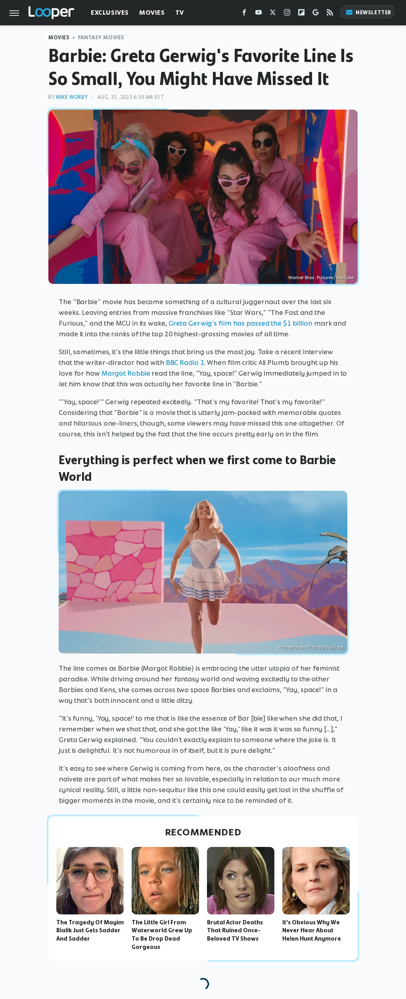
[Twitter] (273, 14)
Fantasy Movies (101, 37)
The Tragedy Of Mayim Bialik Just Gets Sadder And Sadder (90, 930)
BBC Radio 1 (185, 362)
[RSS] (330, 14)
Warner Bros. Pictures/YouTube (321, 277)
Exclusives (110, 12)
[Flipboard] (301, 14)
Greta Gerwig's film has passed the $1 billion (241, 323)
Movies (152, 12)
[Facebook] (244, 14)
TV (179, 12)
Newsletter (373, 12)
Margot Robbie (126, 373)
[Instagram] (287, 14)
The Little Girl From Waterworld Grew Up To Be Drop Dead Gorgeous (162, 934)
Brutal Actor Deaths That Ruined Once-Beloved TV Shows (235, 930)
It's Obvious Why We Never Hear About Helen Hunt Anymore (311, 930)
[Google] (316, 14)
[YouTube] (258, 14)
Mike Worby (72, 97)
